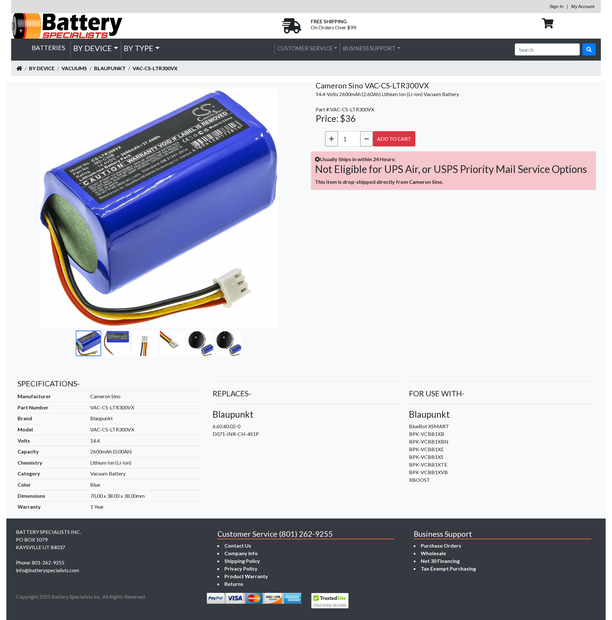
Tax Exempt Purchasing (448, 568)
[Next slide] (284, 208)
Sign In (557, 6)
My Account (582, 6)
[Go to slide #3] (144, 343)
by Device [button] (92, 48)
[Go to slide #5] (201, 343)
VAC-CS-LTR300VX (155, 68)
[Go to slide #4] (173, 343)
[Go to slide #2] (116, 343)
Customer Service (305, 48)
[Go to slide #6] (229, 343)
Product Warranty (246, 576)
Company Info (241, 553)
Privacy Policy (241, 568)
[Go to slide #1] (88, 343)
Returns (233, 584)
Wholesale (433, 553)
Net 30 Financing (440, 561)
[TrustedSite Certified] (330, 601)
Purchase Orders (441, 545)
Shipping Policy (242, 561)
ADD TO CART (394, 139)
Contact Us (237, 545)
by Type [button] (138, 48)
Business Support (369, 48)
